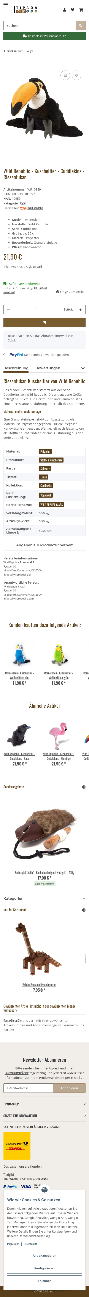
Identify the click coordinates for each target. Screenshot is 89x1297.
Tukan (43, 477)
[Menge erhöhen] (80, 309)
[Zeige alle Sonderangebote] (84, 787)
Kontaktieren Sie (12, 1020)
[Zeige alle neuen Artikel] (84, 910)
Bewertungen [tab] (47, 368)
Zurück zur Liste (14, 51)
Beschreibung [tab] (16, 368)
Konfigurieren (44, 1268)
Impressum (13, 1244)
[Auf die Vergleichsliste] (65, 75)
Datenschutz (30, 1244)
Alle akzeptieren (44, 1255)
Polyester (45, 451)
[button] (64, 9)
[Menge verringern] (8, 309)
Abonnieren (69, 1088)
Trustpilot (8, 1174)
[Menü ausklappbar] (5, 2)
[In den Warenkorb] (6, 64)
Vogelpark (45, 495)
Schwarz (45, 468)
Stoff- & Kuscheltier (51, 460)
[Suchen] (81, 25)
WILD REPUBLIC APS (51, 504)
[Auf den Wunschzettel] (76, 75)
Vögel (22, 203)
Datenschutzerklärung (17, 1073)
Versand (37, 266)
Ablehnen (44, 1281)
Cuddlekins (46, 485)
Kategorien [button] (13, 899)
